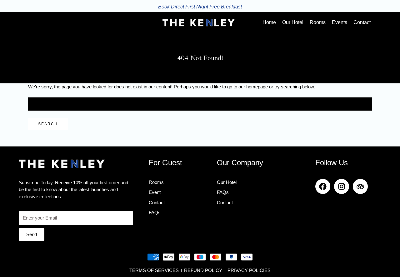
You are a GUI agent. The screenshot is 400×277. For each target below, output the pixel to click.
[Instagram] (341, 186)
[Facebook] (322, 186)
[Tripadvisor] (360, 186)
